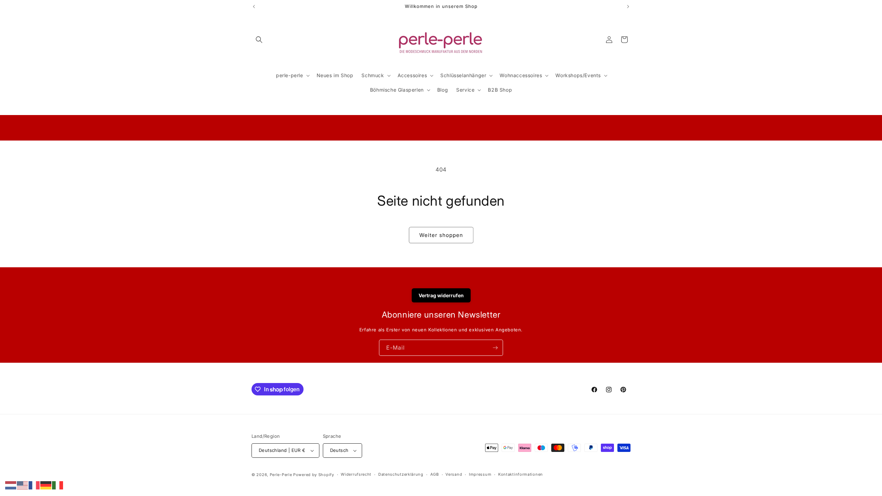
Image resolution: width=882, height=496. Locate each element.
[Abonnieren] (495, 348)
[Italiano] (58, 484)
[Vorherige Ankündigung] (253, 6)
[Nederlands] (11, 484)
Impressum (480, 474)
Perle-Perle (281, 474)
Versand (453, 474)
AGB (434, 474)
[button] (259, 39)
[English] (23, 484)
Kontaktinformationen (520, 474)
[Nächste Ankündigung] (628, 6)
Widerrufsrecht (356, 474)
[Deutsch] (46, 484)
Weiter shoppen (441, 235)
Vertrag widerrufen (441, 295)
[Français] (34, 484)
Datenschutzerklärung (400, 474)
